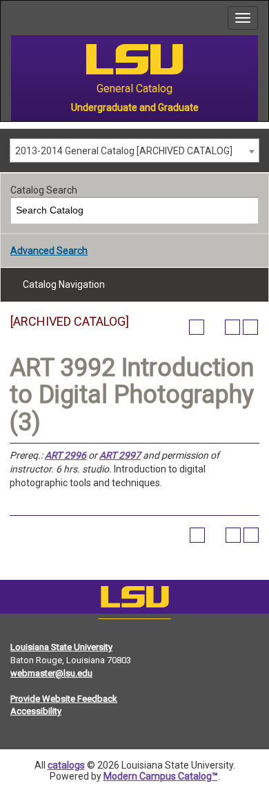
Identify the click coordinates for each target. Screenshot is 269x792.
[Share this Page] (214, 327)
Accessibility (35, 711)
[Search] (246, 210)
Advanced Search (49, 250)
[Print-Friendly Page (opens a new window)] (232, 327)
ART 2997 (120, 455)
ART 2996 (65, 455)
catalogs (66, 765)
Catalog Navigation (64, 284)
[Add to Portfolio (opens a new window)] (196, 327)
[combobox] (134, 150)
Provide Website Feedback (63, 699)
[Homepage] (134, 600)
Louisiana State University (61, 647)
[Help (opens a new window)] (250, 327)
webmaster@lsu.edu (51, 673)
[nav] (11, 18)
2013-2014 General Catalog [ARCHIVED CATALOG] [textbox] (123, 150)
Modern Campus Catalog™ (160, 776)
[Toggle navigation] (243, 18)
